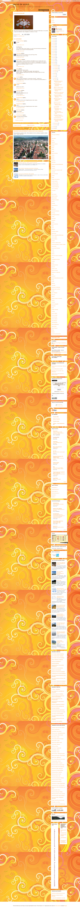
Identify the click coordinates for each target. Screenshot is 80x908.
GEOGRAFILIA (56, 503)
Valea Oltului (54, 326)
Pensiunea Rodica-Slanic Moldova (58, 795)
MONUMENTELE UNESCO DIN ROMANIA (63, 841)
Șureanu (53, 302)
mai (55, 76)
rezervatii (53, 285)
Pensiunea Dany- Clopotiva (57, 772)
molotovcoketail (57, 905)
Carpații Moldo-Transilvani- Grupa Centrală (60, 641)
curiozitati (53, 190)
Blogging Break (55, 447)
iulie (55, 73)
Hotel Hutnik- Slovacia (56, 744)
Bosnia (53, 155)
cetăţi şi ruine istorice (56, 179)
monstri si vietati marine (56, 242)
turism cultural (54, 313)
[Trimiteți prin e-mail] (24, 34)
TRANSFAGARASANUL (63, 835)
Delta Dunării (54, 197)
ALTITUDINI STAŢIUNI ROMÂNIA (58, 657)
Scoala (53, 290)
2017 (54, 52)
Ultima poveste (55, 463)
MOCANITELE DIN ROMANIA (57, 668)
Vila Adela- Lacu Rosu (56, 802)
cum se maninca (55, 188)
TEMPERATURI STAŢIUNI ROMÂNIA (59, 673)
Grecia (53, 222)
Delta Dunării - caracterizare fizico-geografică (58, 108)
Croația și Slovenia (55, 186)
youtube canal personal (56, 333)
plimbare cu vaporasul (56, 272)
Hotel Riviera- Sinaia (55, 751)
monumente (54, 246)
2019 (54, 49)
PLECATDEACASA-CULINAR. (57, 368)
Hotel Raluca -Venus (55, 749)
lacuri (53, 227)
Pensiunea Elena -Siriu (56, 775)
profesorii (53, 276)
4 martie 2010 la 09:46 (20, 57)
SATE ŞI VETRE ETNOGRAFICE (58, 706)
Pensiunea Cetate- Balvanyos (57, 768)
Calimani (53, 166)
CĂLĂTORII (55, 478)
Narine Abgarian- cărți (56, 522)
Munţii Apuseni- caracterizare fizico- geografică (58, 84)
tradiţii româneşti (55, 309)
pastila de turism (55, 264)
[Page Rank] (54, 398)
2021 (54, 46)
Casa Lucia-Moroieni (56, 729)
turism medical (54, 318)
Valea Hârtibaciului (55, 324)
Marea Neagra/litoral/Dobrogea (57, 235)
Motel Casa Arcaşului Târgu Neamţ (58, 755)
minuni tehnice (54, 238)
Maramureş (54, 233)
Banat (53, 149)
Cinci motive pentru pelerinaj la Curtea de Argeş (58, 112)
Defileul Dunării (54, 196)
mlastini (53, 240)
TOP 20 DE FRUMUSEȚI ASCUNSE (58, 711)
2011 (54, 62)
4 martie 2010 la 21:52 (20, 66)
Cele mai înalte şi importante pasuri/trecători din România (28, 168)
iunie (55, 74)
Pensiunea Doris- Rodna (56, 774)
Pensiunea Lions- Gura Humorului (58, 785)
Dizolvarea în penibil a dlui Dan (58, 527)
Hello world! (55, 438)
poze (53, 274)
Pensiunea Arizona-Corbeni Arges (58, 764)
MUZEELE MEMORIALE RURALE (58, 704)
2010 (54, 63)
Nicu (54, 466)
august (55, 71)
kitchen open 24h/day (57, 508)
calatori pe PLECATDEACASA (57, 164)
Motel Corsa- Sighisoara (56, 757)
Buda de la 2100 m (57, 102)
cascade (53, 171)
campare (53, 168)
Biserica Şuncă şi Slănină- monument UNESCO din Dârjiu (58, 120)
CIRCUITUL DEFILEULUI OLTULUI (58, 893)
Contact (53, 22)
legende (53, 229)
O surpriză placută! (57, 117)
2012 (54, 60)
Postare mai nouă (17, 125)
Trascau (53, 311)
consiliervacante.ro (55, 489)
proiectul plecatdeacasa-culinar (57, 277)
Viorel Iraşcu (18, 53)
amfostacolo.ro (54, 487)
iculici (17, 68)
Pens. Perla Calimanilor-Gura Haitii (58, 759)
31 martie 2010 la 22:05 (20, 101)
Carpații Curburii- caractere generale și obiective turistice (61, 615)
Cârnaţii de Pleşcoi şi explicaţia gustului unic (58, 115)
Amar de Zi (55, 526)
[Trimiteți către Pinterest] (29, 34)
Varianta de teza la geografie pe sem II (60, 597)
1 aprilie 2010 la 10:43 (20, 117)
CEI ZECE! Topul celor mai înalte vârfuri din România (61, 623)
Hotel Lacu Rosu (55, 746)
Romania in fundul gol (56, 287)
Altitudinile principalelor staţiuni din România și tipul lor (61, 632)
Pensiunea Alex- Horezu (56, 761)
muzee (53, 251)
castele (53, 175)
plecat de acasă (21, 4)
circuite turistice (55, 181)
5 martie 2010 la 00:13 (20, 74)
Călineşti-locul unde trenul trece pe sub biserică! (58, 93)
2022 (54, 44)
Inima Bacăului (56, 513)
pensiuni (53, 266)
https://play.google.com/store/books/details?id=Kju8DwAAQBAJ (59, 352)
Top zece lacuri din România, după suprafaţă (26, 173)
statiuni (53, 300)
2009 (54, 126)
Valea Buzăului (54, 322)
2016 (54, 54)
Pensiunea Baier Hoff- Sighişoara (58, 766)
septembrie (56, 70)
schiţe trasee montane (56, 289)
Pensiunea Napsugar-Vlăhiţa (57, 791)
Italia (53, 225)
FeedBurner (61, 391)
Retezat (53, 283)
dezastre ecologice (55, 199)
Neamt (53, 253)
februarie (56, 123)
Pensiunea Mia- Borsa (56, 789)
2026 (54, 38)
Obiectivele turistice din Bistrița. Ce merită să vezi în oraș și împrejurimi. (28, 131)
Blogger (65, 905)
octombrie (56, 68)
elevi (53, 207)
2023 (54, 43)
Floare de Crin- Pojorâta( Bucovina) (58, 733)
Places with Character (57, 446)
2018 (54, 51)
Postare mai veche (44, 125)
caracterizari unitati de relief (57, 170)
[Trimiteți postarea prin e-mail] (22, 34)
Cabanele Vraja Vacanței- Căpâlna (58, 727)
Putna (53, 279)
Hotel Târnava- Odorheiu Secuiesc (58, 753)
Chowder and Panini (20, 40)
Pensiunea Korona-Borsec (57, 781)
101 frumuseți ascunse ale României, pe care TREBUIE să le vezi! (61, 606)
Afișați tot (65, 481)
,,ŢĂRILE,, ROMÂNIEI (56, 689)
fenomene (54, 209)
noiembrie (56, 66)
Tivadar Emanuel (19, 83)
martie (55, 79)
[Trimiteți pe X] (26, 34)
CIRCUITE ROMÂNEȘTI (56, 661)
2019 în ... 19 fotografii (57, 479)
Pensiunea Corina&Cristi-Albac (57, 770)
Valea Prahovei (54, 328)
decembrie (56, 65)
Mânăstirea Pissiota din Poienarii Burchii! (58, 82)
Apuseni (53, 142)
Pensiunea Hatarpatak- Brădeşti (58, 777)
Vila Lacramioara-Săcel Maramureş (58, 803)
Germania (54, 218)
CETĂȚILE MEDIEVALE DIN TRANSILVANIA (57, 699)
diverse (53, 201)
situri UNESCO (54, 292)
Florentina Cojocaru (55, 210)
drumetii (53, 203)
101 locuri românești (55, 134)
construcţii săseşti (55, 184)
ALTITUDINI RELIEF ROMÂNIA (57, 655)
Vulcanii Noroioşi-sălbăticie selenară (58, 104)
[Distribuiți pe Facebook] (28, 34)
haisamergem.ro (55, 491)
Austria (53, 145)
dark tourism (54, 194)
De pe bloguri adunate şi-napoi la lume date (58, 521)
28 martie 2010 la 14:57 (20, 88)
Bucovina (53, 160)
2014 (54, 57)
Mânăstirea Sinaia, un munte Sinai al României (58, 99)
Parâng (53, 261)
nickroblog (55, 441)
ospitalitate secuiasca (56, 259)
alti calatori (54, 138)
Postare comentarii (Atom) (33, 128)
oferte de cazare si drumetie (57, 255)
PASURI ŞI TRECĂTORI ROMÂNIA (58, 671)
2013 (54, 59)
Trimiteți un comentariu (19, 120)
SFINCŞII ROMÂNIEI (56, 708)
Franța (53, 216)
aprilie (55, 78)
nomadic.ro (54, 494)
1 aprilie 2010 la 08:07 (20, 112)
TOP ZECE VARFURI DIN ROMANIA (58, 683)
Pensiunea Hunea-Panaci (56, 779)
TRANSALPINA (63, 832)
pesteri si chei (54, 268)
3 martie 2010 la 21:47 (20, 44)
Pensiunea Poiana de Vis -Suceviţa (58, 793)
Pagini (53, 20)
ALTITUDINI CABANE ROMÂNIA (58, 654)
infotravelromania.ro (55, 493)
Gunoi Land (59, 580)
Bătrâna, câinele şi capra (58, 87)
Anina (53, 140)
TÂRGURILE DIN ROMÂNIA (57, 721)
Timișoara (53, 305)
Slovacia (53, 294)
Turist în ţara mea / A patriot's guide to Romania (59, 472)
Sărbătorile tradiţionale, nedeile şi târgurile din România (28, 162)
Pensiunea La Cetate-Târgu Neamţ (58, 783)
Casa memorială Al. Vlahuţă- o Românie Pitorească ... (58, 96)
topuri (53, 307)
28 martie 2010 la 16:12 (20, 95)
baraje (53, 151)
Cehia (53, 177)
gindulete (53, 220)
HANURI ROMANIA (55, 663)
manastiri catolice (55, 231)
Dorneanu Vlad (19, 59)
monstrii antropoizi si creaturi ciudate (58, 244)
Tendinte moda (56, 421)
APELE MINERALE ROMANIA (57, 659)
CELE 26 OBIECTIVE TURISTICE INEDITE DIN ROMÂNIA (58, 696)
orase (53, 257)
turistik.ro (53, 496)
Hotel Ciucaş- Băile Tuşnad (57, 742)
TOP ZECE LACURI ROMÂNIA (57, 713)
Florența (53, 212)
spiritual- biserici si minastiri (57, 298)
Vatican (53, 331)
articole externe (55, 143)
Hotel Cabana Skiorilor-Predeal (57, 738)
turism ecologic (54, 315)
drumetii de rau (54, 205)
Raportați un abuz (56, 337)
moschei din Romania (56, 248)
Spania (53, 296)
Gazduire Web (56, 416)
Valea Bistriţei (54, 320)
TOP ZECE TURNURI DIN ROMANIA (59, 681)
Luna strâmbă (56, 106)
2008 (54, 128)
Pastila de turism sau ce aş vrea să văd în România (58, 89)
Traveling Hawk (56, 437)
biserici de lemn (55, 153)
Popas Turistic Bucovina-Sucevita (58, 800)
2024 (54, 41)
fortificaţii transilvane (55, 214)
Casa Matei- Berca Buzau (56, 731)
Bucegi (53, 158)
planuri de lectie (55, 270)
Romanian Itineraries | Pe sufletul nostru (58, 457)
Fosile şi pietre (56, 462)
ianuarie (55, 124)
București (53, 162)
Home (53, 18)
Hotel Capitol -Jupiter (56, 740)
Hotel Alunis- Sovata (55, 736)
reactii (53, 281)
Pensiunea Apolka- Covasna (57, 762)
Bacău (53, 147)
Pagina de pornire (30, 125)
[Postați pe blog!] (25, 34)
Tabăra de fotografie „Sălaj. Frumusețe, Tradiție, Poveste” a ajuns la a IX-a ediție (58, 433)
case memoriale (55, 173)
